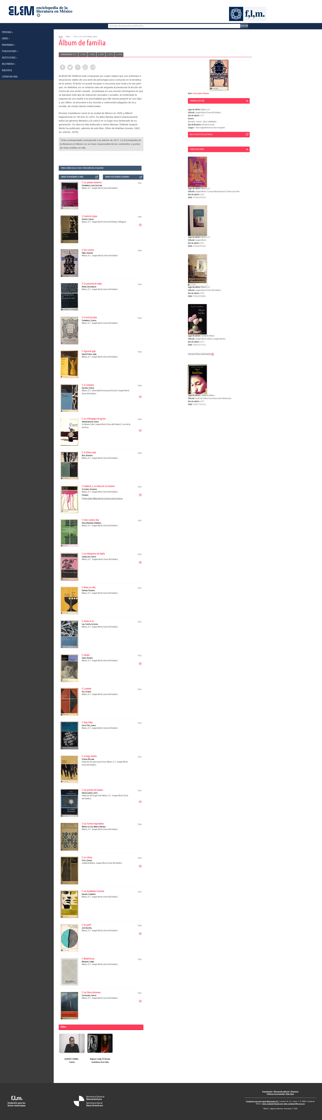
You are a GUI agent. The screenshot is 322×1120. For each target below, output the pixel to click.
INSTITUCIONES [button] (9, 58)
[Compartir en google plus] (77, 67)
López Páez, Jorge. (89, 725)
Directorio (294, 1092)
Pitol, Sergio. (87, 860)
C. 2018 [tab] (119, 55)
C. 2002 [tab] (83, 55)
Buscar (244, 26)
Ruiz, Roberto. (87, 455)
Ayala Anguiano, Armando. (92, 523)
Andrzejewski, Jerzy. (90, 793)
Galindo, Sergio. (88, 388)
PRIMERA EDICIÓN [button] (197, 101)
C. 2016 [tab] (110, 55)
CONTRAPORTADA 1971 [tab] (68, 55)
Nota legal (290, 1094)
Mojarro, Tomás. (88, 962)
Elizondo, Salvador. (89, 489)
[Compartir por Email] (92, 67)
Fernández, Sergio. (89, 320)
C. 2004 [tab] (101, 55)
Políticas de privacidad (276, 1094)
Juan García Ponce (99, 762)
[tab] (219, 101)
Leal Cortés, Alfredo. (90, 624)
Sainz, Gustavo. (87, 658)
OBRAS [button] (5, 38)
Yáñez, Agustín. (87, 253)
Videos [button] (63, 1027)
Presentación (267, 1092)
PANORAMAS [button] (8, 45)
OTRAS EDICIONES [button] (197, 149)
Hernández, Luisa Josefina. (92, 185)
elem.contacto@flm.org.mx (294, 1104)
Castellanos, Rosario (201, 93)
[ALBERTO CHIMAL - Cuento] (72, 1043)
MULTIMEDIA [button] (8, 64)
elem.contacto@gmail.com (272, 1104)
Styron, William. (88, 759)
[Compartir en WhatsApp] (85, 67)
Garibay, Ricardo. (88, 590)
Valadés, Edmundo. (89, 894)
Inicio (61, 37)
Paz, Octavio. (86, 692)
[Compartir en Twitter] (70, 67)
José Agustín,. (87, 928)
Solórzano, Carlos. (89, 995)
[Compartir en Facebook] (62, 67)
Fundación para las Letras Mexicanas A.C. (262, 1101)
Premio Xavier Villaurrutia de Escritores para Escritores (102, 499)
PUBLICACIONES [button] (9, 51)
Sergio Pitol (96, 796)
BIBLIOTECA (7, 70)
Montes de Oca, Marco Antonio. (94, 827)
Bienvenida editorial (281, 1092)
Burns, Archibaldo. (89, 287)
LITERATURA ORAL (10, 77)
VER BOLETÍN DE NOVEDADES (199, 354)
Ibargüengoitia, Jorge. (90, 422)
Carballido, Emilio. (89, 557)
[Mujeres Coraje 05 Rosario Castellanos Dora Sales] (100, 1043)
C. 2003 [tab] (92, 55)
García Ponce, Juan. (89, 354)
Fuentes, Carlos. (88, 219)
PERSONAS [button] (7, 32)
